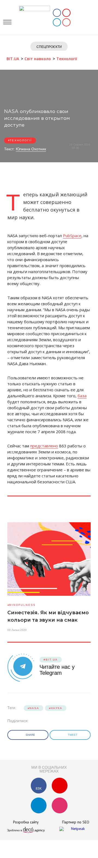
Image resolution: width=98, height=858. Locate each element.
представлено (44, 445)
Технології (21, 140)
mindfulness (22, 604)
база (82, 395)
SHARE (31, 734)
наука (56, 708)
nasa (34, 708)
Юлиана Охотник (31, 149)
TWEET (73, 734)
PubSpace (72, 235)
